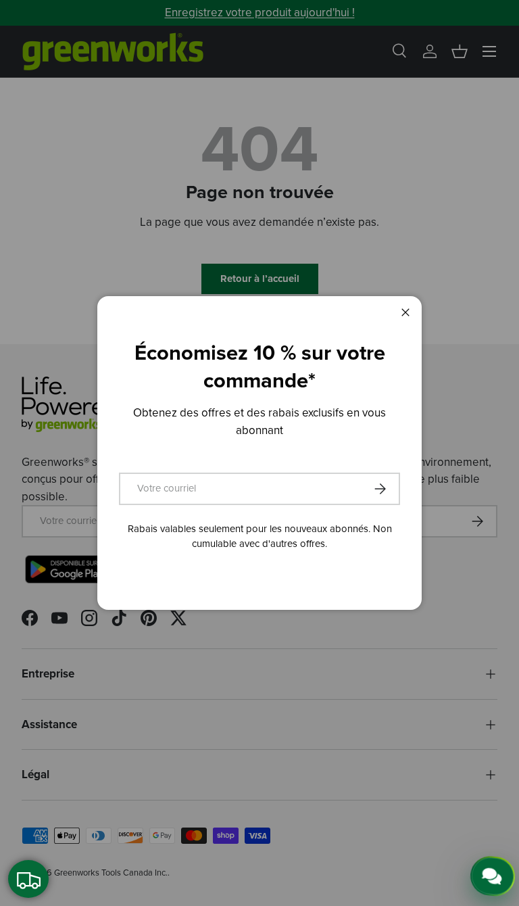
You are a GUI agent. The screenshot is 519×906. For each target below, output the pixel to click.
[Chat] (490, 877)
